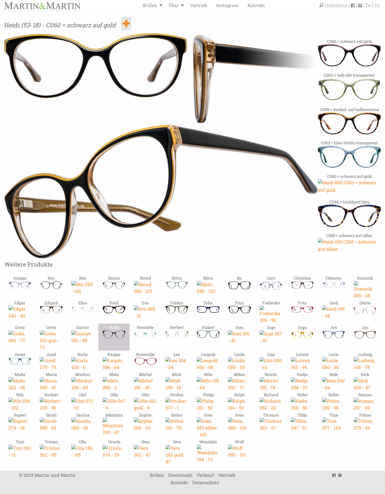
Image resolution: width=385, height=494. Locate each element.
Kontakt (256, 5)
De (368, 5)
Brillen (150, 5)
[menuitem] (151, 5)
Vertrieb (198, 5)
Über (174, 5)
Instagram (227, 5)
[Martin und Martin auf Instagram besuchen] (361, 5)
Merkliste (337, 5)
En (377, 5)
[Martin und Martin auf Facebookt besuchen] (354, 5)
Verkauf (205, 475)
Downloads (180, 475)
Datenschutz (205, 482)
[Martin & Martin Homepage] (42, 5)
